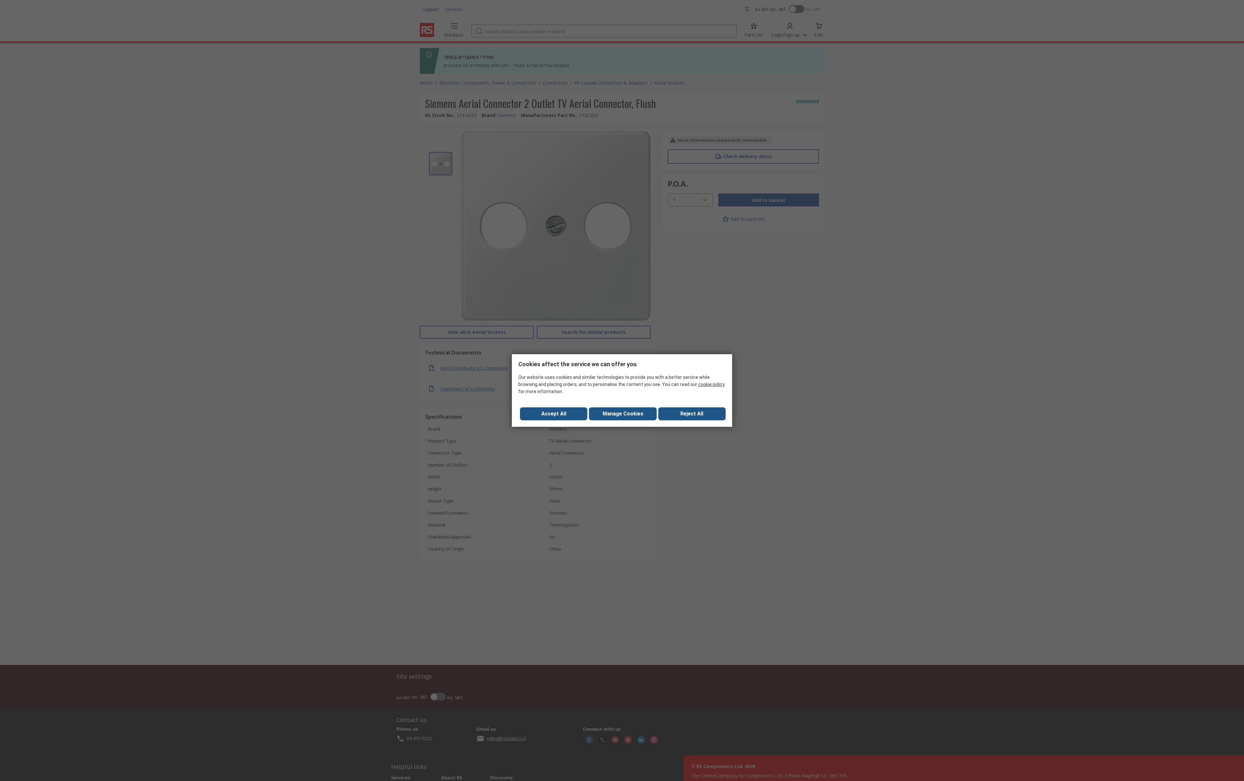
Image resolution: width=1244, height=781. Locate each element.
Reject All (691, 414)
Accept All (553, 414)
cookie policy (711, 384)
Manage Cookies (623, 414)
